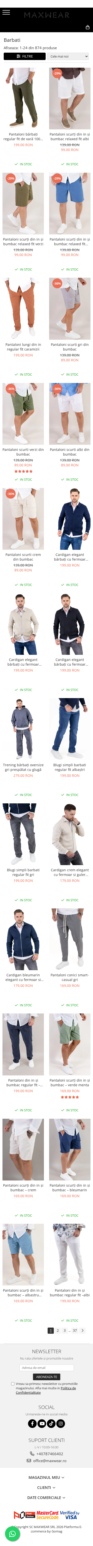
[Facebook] (32, 1423)
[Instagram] (60, 1423)
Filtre (26, 56)
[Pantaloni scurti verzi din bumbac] (23, 414)
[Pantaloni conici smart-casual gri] (70, 939)
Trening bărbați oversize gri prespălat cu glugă (23, 767)
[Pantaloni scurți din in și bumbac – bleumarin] (70, 1149)
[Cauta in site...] (76, 35)
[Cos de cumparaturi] (65, 35)
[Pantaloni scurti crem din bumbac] (23, 519)
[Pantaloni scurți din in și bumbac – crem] (23, 1149)
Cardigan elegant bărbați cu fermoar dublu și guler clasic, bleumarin (70, 557)
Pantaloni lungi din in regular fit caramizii (23, 347)
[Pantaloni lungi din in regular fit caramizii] (23, 308)
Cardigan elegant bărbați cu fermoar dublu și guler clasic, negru (70, 662)
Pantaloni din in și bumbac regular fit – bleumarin (23, 1082)
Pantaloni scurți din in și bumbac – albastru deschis (23, 1292)
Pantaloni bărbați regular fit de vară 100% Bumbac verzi (23, 136)
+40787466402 (49, 1453)
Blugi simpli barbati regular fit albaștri (69, 767)
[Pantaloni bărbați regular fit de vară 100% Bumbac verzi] (23, 98)
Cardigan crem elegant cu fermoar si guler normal (70, 872)
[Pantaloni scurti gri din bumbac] (70, 308)
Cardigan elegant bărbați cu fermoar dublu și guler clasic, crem (23, 662)
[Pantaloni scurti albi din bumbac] (70, 414)
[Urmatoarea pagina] (82, 1331)
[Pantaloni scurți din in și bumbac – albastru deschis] (23, 1255)
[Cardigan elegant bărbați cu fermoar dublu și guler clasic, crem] (23, 624)
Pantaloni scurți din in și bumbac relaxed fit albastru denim (70, 241)
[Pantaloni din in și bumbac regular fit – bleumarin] (23, 1044)
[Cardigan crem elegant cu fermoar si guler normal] (70, 834)
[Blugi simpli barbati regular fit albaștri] (70, 729)
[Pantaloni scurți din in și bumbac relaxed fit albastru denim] (70, 203)
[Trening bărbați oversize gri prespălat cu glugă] (23, 729)
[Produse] (6, 13)
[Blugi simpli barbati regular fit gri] (23, 834)
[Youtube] (41, 1423)
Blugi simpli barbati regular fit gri (23, 872)
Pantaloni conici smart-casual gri (70, 977)
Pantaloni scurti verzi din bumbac (23, 452)
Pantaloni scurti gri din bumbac (70, 347)
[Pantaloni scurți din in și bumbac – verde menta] (70, 1044)
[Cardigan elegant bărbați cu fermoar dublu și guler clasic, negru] (70, 624)
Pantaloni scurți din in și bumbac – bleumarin (70, 1187)
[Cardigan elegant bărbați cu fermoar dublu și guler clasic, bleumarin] (70, 519)
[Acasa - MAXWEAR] (46, 15)
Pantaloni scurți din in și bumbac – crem (23, 1187)
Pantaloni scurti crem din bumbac (23, 557)
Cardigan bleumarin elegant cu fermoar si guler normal (23, 977)
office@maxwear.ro (49, 1460)
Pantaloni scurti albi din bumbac (70, 452)
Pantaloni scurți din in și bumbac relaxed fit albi (70, 136)
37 (75, 1330)
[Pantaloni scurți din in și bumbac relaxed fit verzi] (23, 203)
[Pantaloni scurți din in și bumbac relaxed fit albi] (70, 98)
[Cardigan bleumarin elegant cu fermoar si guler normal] (23, 939)
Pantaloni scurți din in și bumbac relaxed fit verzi (23, 241)
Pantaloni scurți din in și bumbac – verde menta (70, 1082)
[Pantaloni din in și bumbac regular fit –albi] (70, 1255)
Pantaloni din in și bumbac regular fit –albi (70, 1292)
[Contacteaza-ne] (52, 35)
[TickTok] (51, 1423)
